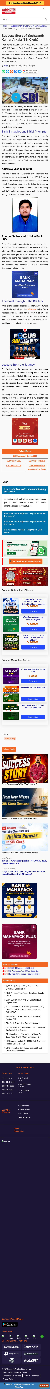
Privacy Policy (8, 1379)
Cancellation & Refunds (12, 1376)
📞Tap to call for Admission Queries (25, 561)
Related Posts (9, 749)
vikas (6, 66)
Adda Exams (23, 1113)
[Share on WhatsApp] (3, 71)
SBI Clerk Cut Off (13, 466)
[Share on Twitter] (20, 71)
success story (10, 739)
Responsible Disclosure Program (15, 1372)
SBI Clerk (31, 309)
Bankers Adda (23, 1106)
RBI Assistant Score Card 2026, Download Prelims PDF (23, 1017)
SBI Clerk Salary (14, 461)
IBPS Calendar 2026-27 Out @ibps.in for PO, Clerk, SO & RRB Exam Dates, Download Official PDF (25, 1009)
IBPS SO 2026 (7, 1090)
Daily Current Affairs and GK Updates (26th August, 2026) (23, 1001)
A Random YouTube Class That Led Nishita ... (21, 853)
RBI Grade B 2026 (23, 1079)
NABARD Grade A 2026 (24, 1085)
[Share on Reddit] (11, 71)
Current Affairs (24, 1109)
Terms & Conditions (31, 1376)
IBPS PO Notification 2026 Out (21, 968)
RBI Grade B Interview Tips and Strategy (22, 1023)
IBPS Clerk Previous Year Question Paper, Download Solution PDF (23, 987)
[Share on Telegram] (7, 71)
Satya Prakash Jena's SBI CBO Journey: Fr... (20, 784)
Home (4, 26)
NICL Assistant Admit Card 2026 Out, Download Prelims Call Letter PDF (25, 1042)
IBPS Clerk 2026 (8, 1082)
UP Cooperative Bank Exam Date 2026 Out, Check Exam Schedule (24, 1049)
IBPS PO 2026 (7, 1094)
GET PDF (44, 1386)
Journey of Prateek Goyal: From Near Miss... (20, 818)
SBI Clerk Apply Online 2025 (25, 456)
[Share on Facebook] (15, 71)
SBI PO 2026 (7, 1078)
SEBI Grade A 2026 (23, 1091)
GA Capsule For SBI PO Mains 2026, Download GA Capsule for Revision (25, 1028)
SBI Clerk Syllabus (37, 461)
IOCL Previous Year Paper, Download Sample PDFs (25, 994)
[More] (43, 8)
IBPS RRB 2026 (8, 1086)
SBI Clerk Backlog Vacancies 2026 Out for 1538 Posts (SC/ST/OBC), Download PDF (23, 1035)
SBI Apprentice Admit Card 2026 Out (23, 971)
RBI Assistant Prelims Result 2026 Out (24, 974)
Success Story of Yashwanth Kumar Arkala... (29, 26)
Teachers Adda (24, 1117)
